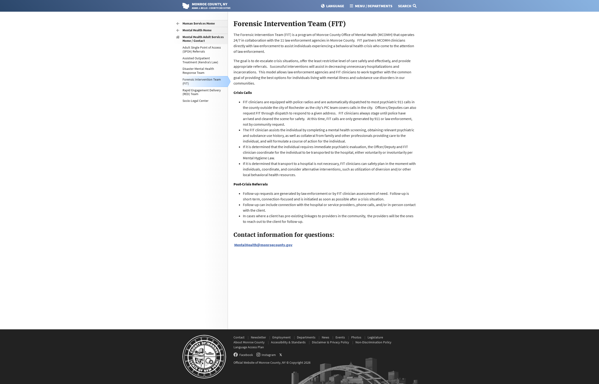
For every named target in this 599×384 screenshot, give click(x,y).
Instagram (269, 355)
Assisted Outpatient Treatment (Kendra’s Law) (200, 60)
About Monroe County (249, 342)
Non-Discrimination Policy (373, 342)
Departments (306, 337)
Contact (239, 337)
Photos (356, 337)
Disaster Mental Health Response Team (198, 71)
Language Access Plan (249, 347)
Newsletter (258, 337)
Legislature (375, 337)
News (325, 337)
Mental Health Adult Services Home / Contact (203, 39)
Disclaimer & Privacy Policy (330, 342)
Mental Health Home (197, 30)
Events (340, 337)
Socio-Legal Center (195, 101)
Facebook (246, 355)
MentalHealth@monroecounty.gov (263, 244)
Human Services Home (199, 23)
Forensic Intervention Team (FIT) (202, 81)
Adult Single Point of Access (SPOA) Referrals (202, 49)
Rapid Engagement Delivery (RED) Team (202, 92)
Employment (281, 337)
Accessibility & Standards (288, 342)
